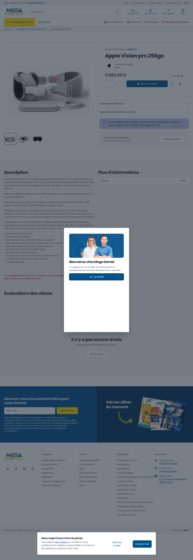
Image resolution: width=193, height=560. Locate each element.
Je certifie (98, 276)
